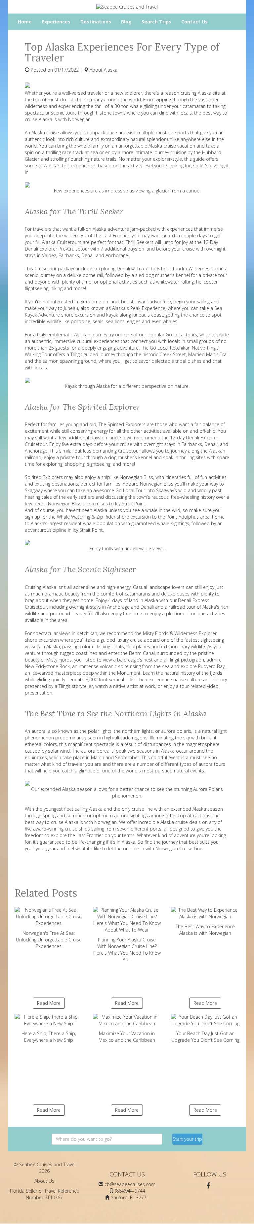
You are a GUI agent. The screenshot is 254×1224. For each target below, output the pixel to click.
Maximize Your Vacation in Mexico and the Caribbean (127, 1036)
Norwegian (79, 119)
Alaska (110, 70)
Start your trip (187, 1139)
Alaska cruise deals (180, 822)
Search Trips (156, 21)
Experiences (56, 21)
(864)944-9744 (130, 1191)
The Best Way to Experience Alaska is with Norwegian (205, 929)
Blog (126, 21)
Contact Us (194, 21)
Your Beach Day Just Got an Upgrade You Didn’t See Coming (205, 1036)
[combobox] (107, 1139)
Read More (49, 1003)
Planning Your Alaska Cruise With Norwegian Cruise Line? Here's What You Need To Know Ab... (127, 949)
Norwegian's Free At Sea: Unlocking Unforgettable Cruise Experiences (49, 939)
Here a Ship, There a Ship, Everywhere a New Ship (48, 1036)
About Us (44, 1181)
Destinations (95, 21)
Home (25, 21)
